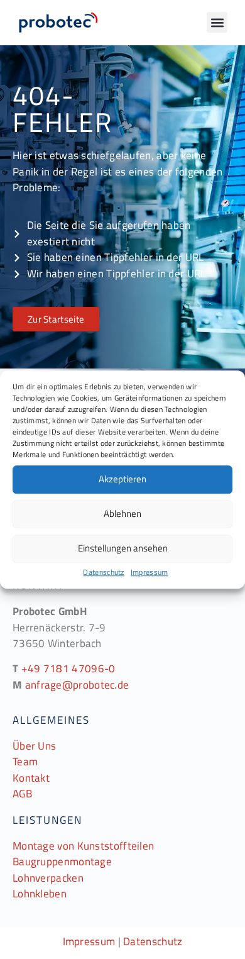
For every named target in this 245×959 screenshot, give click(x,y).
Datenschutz (103, 572)
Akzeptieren (122, 479)
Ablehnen (122, 513)
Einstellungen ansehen (123, 548)
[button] (217, 22)
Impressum (149, 572)
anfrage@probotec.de (77, 685)
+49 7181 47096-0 (68, 668)
